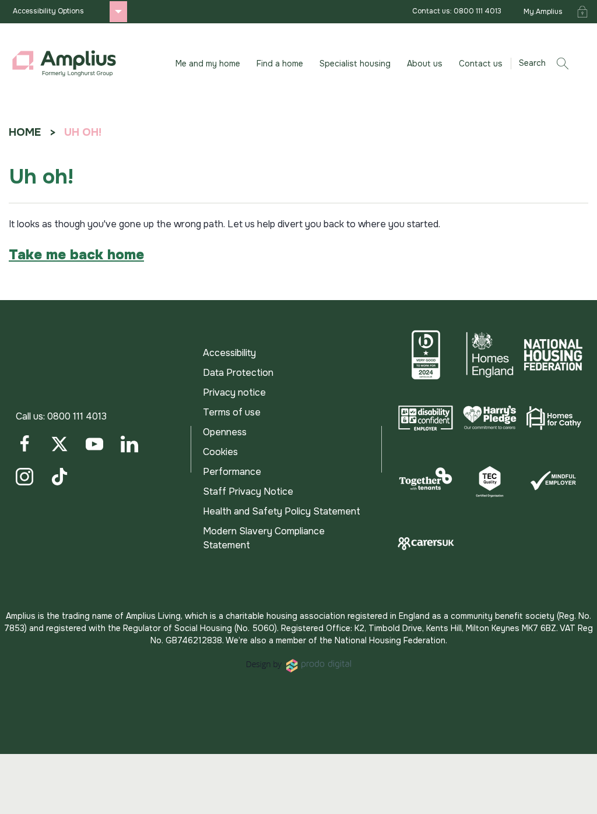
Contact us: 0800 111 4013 (456, 11)
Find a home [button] (280, 63)
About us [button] (425, 63)
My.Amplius (543, 11)
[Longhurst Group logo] (64, 63)
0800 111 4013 (77, 416)
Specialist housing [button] (355, 63)
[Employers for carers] (425, 544)
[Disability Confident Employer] (425, 418)
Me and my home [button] (207, 63)
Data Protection (238, 373)
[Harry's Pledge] (489, 418)
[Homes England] (489, 355)
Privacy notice (234, 392)
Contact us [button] (481, 63)
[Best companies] (425, 355)
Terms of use (232, 412)
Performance (232, 472)
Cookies (220, 452)
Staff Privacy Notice (248, 491)
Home (25, 132)
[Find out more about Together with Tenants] (425, 481)
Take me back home (76, 254)
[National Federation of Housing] (553, 355)
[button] (548, 63)
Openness (225, 432)
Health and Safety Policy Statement (281, 511)
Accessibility (229, 353)
